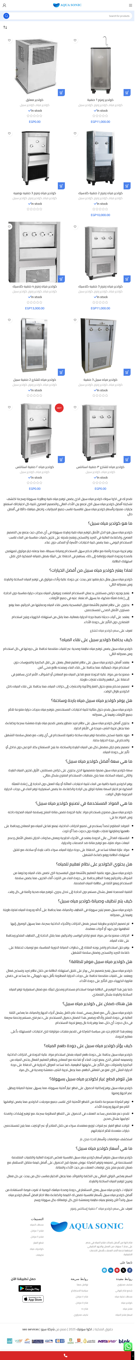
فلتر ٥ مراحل (82, 1302)
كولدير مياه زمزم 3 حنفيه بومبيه (34, 193)
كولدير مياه (116, 105)
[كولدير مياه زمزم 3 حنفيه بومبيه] (34, 159)
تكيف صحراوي (81, 1314)
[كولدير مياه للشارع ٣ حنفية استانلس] (100, 432)
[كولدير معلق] (34, 65)
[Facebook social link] (129, 1270)
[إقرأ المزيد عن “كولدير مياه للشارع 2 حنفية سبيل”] (61, 372)
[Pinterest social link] (117, 1270)
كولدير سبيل (85, 105)
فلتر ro (84, 1308)
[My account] (4, 5)
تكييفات (40, 1255)
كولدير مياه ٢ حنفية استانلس (34, 467)
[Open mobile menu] (130, 5)
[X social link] (123, 1270)
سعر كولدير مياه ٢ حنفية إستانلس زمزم (94, 1208)
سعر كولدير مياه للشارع (104, 630)
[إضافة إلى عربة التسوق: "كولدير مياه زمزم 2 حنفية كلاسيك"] (127, 185)
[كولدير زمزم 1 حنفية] (100, 65)
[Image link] (87, 1226)
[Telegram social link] (104, 1270)
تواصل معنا (82, 1284)
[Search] (6, 16)
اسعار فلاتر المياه (123, 1314)
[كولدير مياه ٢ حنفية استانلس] (34, 432)
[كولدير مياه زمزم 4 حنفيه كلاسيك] (34, 252)
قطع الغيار (38, 1242)
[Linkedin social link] (110, 1270)
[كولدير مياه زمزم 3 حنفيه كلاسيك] (100, 252)
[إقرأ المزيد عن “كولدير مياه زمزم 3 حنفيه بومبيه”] (61, 185)
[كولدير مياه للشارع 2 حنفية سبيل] (34, 345)
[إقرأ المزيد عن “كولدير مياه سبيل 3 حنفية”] (127, 372)
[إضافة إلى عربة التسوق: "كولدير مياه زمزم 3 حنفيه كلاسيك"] (127, 278)
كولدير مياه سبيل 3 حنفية (100, 379)
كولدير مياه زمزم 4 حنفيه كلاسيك (34, 286)
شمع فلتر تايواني (123, 1290)
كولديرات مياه (37, 1249)
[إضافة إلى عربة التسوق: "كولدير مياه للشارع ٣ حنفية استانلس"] (127, 459)
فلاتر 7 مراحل (37, 1230)
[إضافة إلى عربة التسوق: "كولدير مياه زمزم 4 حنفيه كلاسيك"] (61, 278)
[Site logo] (67, 5)
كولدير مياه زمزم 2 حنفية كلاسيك (100, 193)
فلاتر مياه (127, 1308)
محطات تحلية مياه (123, 1296)
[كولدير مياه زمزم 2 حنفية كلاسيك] (100, 159)
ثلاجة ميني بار (88, 1139)
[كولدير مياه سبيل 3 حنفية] (100, 345)
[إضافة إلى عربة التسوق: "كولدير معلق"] (61, 92)
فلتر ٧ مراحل (82, 1296)
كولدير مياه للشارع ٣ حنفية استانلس (100, 467)
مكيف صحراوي (124, 1284)
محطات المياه (37, 1224)
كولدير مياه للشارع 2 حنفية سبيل (34, 379)
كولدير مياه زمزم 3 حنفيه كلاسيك (100, 286)
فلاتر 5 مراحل (37, 1236)
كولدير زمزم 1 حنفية (100, 100)
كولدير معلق (34, 100)
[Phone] (65, 1355)
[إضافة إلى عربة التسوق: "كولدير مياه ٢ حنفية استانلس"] (61, 459)
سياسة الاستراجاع (79, 1290)
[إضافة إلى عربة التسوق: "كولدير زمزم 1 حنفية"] (127, 92)
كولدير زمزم (101, 105)
